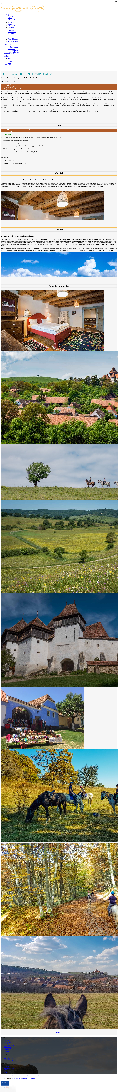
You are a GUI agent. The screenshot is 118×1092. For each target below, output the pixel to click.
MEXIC (10, 24)
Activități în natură (13, 39)
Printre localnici (12, 35)
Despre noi (7, 1066)
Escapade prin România (14, 42)
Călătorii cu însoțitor (13, 52)
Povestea (10, 58)
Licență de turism (32, 1075)
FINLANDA (11, 19)
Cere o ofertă (7, 64)
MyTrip (115, 1)
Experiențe (7, 28)
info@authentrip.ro (9, 1060)
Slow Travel (11, 38)
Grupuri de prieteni (13, 50)
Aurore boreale (12, 32)
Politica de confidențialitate (19, 1075)
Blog (5, 55)
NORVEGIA (11, 25)
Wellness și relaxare (13, 41)
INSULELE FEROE (13, 21)
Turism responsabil (9, 53)
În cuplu (10, 46)
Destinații (6, 15)
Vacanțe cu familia (13, 47)
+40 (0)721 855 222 (9, 1058)
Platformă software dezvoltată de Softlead (23, 1078)
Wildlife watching (12, 33)
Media (6, 1073)
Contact (6, 1069)
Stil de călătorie (8, 44)
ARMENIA (11, 16)
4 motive (10, 61)
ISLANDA (11, 22)
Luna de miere (11, 49)
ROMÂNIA (11, 27)
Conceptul (10, 60)
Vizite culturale (12, 36)
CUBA (10, 18)
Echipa (9, 63)
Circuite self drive (12, 30)
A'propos (6, 56)
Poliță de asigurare (43, 1075)
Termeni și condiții (6, 1075)
